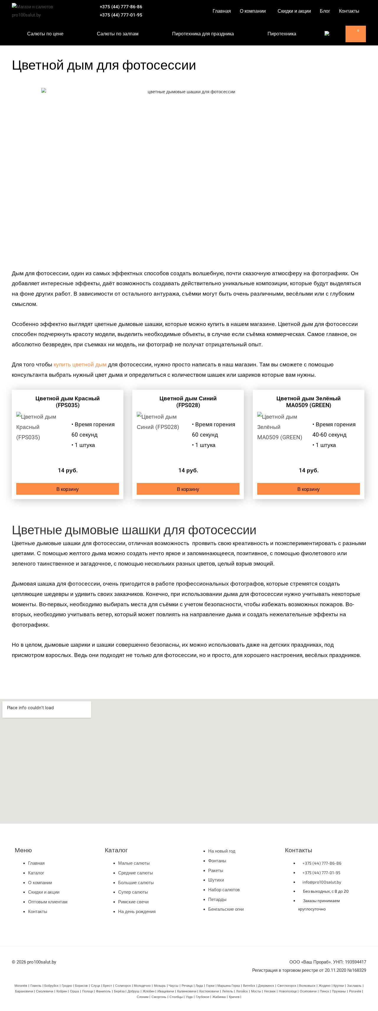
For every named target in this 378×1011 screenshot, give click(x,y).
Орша (74, 991)
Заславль (354, 986)
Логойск (242, 991)
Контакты (349, 11)
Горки (210, 986)
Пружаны (339, 991)
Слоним (143, 997)
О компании (253, 11)
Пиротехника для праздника (203, 34)
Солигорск (123, 986)
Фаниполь (103, 991)
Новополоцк (288, 991)
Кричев (234, 997)
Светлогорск (286, 986)
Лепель (227, 991)
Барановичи (24, 991)
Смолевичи (44, 991)
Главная (222, 11)
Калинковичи (186, 991)
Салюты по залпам (118, 34)
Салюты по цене (45, 34)
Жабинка (219, 997)
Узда (189, 997)
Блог (325, 11)
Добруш (133, 991)
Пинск (324, 991)
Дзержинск (266, 986)
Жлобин (148, 991)
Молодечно (142, 986)
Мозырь (160, 986)
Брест (107, 986)
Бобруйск (51, 986)
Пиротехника (282, 34)
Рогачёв (355, 991)
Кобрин (61, 991)
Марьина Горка (228, 986)
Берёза (119, 991)
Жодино (324, 986)
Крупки (338, 986)
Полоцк (87, 991)
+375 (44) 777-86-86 (121, 6)
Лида (199, 986)
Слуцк (95, 986)
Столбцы (176, 997)
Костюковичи (209, 991)
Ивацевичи (165, 991)
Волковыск (307, 986)
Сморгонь (158, 997)
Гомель (35, 986)
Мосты (256, 991)
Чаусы (173, 986)
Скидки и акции (294, 11)
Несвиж (270, 991)
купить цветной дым (80, 364)
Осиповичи (308, 991)
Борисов (81, 986)
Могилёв (20, 986)
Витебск (249, 986)
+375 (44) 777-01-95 (121, 15)
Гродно (67, 986)
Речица (187, 986)
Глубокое (202, 997)
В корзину (67, 489)
